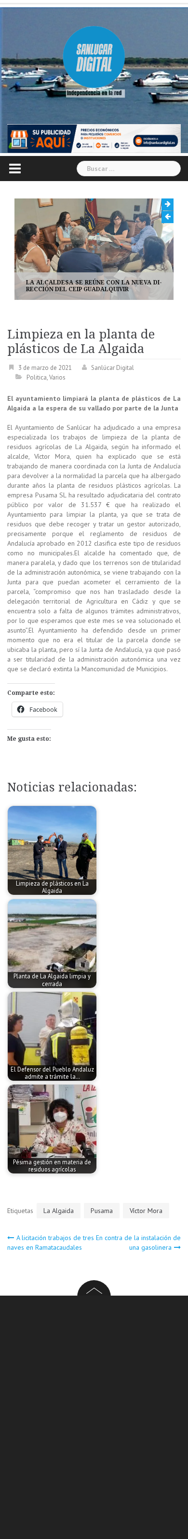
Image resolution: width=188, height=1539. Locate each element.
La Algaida (58, 1210)
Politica (37, 377)
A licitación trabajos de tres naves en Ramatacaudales (50, 1242)
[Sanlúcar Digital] (94, 58)
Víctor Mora (146, 1210)
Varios (57, 377)
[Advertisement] (94, 1419)
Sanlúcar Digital (112, 368)
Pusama (102, 1210)
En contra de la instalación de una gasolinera (138, 1242)
